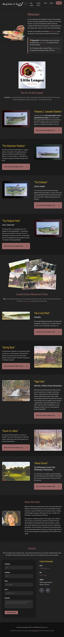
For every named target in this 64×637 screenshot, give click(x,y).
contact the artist (54, 31)
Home (25, 3)
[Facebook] (42, 590)
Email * (6, 589)
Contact (51, 3)
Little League (31, 4)
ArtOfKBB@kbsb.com (45, 568)
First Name (7, 564)
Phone (6, 581)
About (45, 3)
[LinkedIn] (48, 590)
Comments (7, 598)
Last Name (7, 572)
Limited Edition (38, 4)
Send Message (11, 612)
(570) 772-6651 (43, 575)
